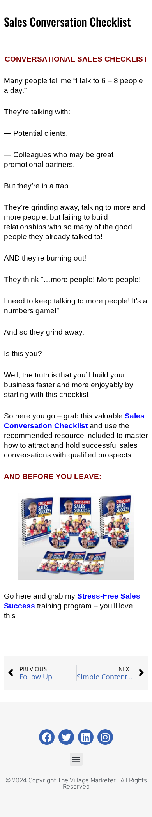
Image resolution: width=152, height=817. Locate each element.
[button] (76, 759)
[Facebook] (47, 737)
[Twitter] (66, 737)
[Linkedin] (86, 737)
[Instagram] (105, 737)
